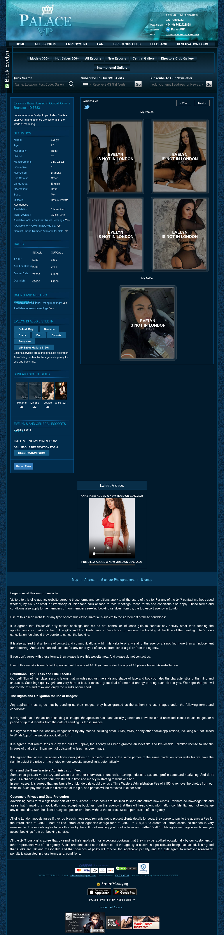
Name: (18, 139)
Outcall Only (26, 329)
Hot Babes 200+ (67, 58)
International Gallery (112, 67)
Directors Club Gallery (177, 58)
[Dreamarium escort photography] (85, 922)
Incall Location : (23, 214)
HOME (20, 44)
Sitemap (146, 579)
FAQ (100, 44)
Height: (18, 156)
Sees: (17, 194)
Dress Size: (20, 167)
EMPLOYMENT (77, 44)
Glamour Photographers (118, 579)
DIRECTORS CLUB (127, 44)
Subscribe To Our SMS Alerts (102, 78)
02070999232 (122, 875)
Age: (16, 145)
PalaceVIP (178, 29)
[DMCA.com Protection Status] (126, 868)
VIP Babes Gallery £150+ (34, 347)
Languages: (21, 183)
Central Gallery (144, 58)
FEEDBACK (158, 44)
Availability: (20, 209)
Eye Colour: (21, 178)
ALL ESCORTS (45, 44)
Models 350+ (39, 58)
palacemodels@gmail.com (182, 34)
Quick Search (22, 78)
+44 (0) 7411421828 (178, 24)
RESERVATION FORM (192, 44)
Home (103, 907)
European (25, 341)
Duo (38, 335)
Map (75, 579)
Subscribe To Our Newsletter (171, 78)
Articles (89, 579)
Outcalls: (19, 200)
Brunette (49, 329)
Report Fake (23, 466)
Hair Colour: (21, 172)
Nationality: (20, 150)
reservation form (31, 453)
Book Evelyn (6, 67)
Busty (22, 335)
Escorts (56, 335)
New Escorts (117, 58)
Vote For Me (90, 101)
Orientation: (21, 189)
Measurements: (23, 161)
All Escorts (93, 58)
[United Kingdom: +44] (85, 84)
